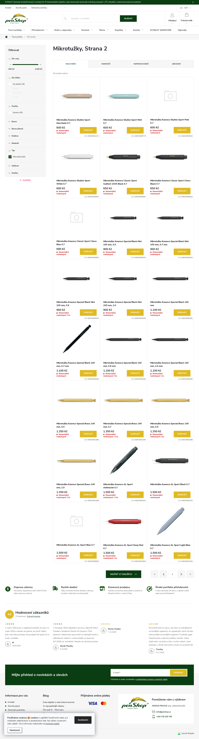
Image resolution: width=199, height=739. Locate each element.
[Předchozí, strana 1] (163, 574)
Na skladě (18, 84)
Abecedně (176, 64)
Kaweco (17, 112)
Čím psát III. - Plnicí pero (53, 710)
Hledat (128, 18)
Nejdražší (106, 64)
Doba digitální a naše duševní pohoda (58, 702)
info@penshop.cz (163, 712)
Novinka (17, 93)
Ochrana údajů (52, 723)
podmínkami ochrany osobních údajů (151, 679)
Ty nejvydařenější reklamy (53, 706)
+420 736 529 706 (164, 716)
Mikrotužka (19, 157)
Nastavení (15, 730)
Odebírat (178, 672)
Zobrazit (88, 130)
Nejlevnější (71, 64)
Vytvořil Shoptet (187, 733)
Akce (16, 88)
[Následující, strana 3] (181, 574)
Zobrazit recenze (33, 616)
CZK (186, 8)
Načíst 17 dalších (121, 574)
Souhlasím (83, 719)
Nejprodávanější (141, 64)
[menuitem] (16, 30)
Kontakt (8, 8)
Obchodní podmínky (39, 8)
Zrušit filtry (27, 180)
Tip (15, 97)
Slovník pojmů (21, 8)
